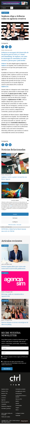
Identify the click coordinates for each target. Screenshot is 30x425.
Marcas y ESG (19, 399)
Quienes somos (5, 389)
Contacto (3, 397)
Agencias (3, 400)
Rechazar (15, 218)
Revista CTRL (4, 393)
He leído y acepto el (14, 357)
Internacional (19, 393)
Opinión (17, 403)
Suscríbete (3, 395)
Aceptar (15, 214)
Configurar (15, 221)
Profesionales (19, 405)
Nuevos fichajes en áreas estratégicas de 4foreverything (14, 323)
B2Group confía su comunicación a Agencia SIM (12, 295)
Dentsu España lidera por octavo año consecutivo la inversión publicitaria (13, 267)
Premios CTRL (4, 391)
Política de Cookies (12, 224)
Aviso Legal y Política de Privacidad (6, 414)
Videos (17, 409)
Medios (17, 401)
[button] (28, 200)
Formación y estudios (20, 389)
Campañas (3, 404)
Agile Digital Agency (5, 422)
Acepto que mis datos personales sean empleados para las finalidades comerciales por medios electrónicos (13, 363)
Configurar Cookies (20, 413)
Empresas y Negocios (6, 406)
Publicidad (18, 415)
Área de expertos (5, 402)
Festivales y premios (6, 408)
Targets (17, 407)
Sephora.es (4, 86)
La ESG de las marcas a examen (21, 396)
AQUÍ (11, 205)
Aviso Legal (19, 224)
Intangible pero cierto (20, 391)
